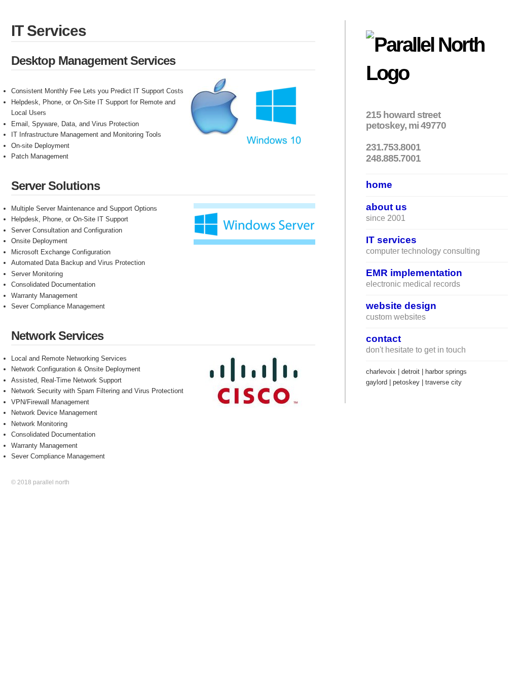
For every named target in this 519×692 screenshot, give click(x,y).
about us (386, 206)
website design (401, 305)
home (379, 184)
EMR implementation (414, 272)
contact (383, 338)
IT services (391, 239)
